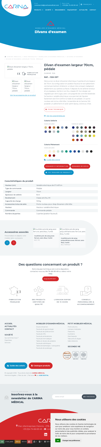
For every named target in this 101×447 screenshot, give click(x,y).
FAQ (50, 274)
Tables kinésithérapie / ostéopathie (48, 346)
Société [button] (48, 10)
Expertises (8, 340)
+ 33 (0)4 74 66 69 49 (70, 5)
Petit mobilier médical (80, 324)
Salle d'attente (73, 341)
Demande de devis (80, 166)
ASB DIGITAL (44, 375)
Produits (37, 10)
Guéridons (71, 334)
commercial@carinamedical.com (46, 5)
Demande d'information (57, 166)
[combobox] (88, 4)
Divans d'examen (42, 327)
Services (7, 342)
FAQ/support (50, 279)
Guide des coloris (53, 160)
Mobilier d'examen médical (50, 324)
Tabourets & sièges (74, 339)
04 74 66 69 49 (51, 271)
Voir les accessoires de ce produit (23, 95)
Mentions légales (11, 375)
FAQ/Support (72, 10)
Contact (93, 10)
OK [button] (58, 440)
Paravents (71, 331)
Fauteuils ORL (41, 334)
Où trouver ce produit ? (60, 172)
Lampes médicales (74, 329)
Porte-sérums (72, 327)
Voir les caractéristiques (55, 116)
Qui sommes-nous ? (12, 338)
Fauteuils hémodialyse (44, 339)
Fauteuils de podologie (44, 348)
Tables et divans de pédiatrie (46, 341)
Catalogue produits (41, 366)
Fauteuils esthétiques (43, 343)
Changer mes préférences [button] (71, 440)
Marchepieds (72, 336)
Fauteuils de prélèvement (45, 331)
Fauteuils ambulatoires (44, 336)
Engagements (60, 10)
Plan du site (22, 375)
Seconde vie (74, 346)
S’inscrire (90, 396)
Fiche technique (55, 109)
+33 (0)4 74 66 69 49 (32, 429)
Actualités (83, 10)
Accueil (9, 324)
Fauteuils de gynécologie (45, 329)
